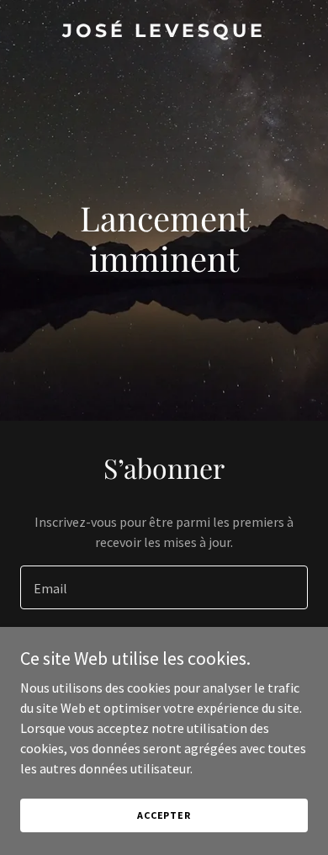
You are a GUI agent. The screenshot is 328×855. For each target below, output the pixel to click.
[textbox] (164, 587)
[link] (164, 32)
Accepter (164, 815)
